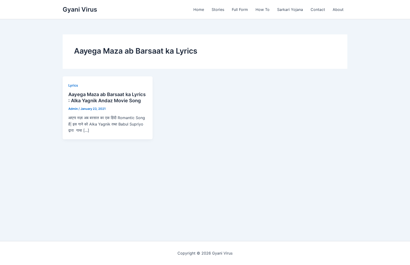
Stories (218, 9)
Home (198, 9)
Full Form (240, 9)
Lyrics (73, 85)
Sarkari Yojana (290, 9)
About (338, 9)
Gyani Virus (80, 9)
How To (263, 9)
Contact (318, 9)
